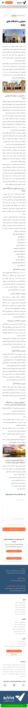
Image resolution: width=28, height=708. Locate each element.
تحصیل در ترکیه (18, 127)
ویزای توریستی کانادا (20, 602)
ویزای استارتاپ (21, 644)
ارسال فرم (15, 558)
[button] (3, 2)
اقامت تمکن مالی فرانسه (19, 631)
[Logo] (21, 3)
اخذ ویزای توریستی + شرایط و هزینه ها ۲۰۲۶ (14, 646)
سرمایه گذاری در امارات (19, 622)
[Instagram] (23, 685)
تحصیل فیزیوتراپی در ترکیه (18, 629)
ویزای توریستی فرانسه (20, 605)
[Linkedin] (14, 685)
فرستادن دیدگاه (14, 529)
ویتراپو (23, 7)
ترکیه (24, 46)
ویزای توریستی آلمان (20, 607)
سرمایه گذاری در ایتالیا (20, 624)
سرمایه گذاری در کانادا (20, 633)
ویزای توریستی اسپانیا (20, 612)
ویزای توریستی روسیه (20, 614)
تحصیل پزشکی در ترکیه (19, 627)
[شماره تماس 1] (20, 705)
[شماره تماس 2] (7, 705)
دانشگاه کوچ (22, 273)
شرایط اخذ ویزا (21, 642)
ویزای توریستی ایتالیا (20, 609)
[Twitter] (5, 685)
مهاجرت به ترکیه (18, 7)
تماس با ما (10, 2)
